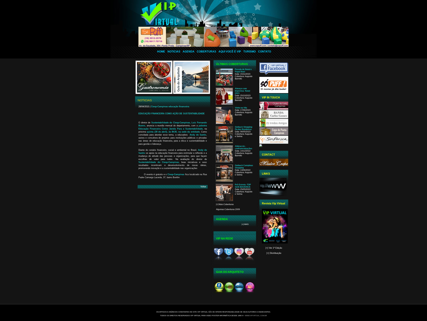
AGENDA (188, 51)
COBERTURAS (206, 51)
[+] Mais (245, 224)
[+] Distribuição (274, 253)
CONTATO (264, 51)
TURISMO (249, 51)
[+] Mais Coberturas (225, 204)
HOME (161, 51)
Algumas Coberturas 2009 (228, 209)
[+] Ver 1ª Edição (274, 248)
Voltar (203, 186)
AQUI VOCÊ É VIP (230, 51)
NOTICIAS (173, 51)
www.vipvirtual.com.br (256, 315)
